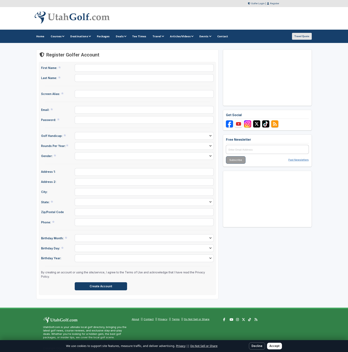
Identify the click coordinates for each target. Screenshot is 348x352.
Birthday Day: (51, 248)
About (135, 319)
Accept (274, 346)
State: (45, 202)
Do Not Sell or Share (196, 319)
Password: (49, 120)
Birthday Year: (51, 258)
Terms (176, 319)
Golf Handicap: (52, 135)
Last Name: (49, 78)
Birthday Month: (52, 238)
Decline (257, 346)
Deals (119, 36)
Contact (149, 319)
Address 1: (48, 171)
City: (44, 192)
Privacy (162, 319)
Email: (45, 109)
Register (274, 3)
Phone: (46, 222)
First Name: (49, 68)
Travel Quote (301, 36)
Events (203, 36)
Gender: (47, 156)
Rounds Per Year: (53, 146)
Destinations (79, 36)
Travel (157, 36)
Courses (56, 36)
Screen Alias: (51, 94)
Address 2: (48, 181)
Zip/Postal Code (52, 212)
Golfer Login (258, 3)
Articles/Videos (180, 36)
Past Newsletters (298, 159)
